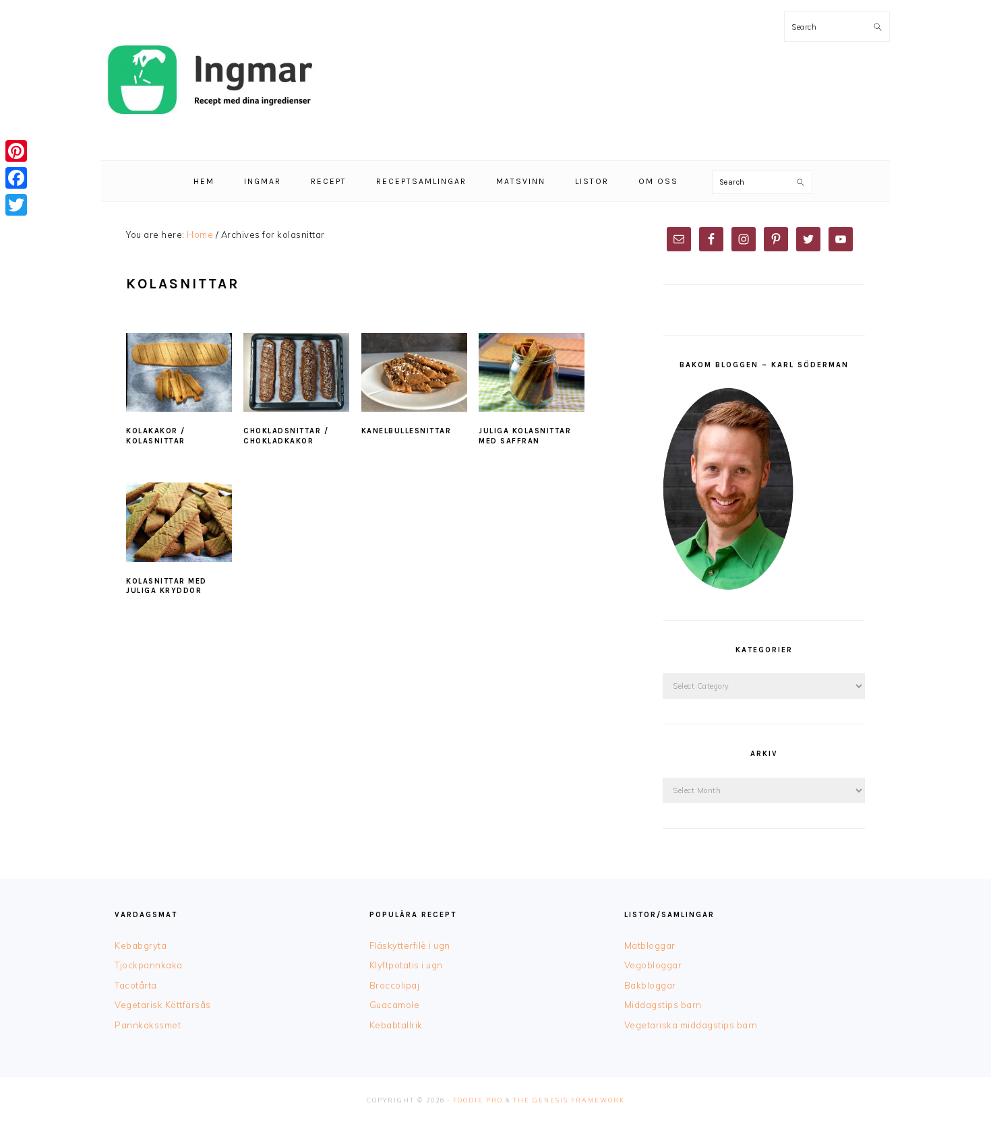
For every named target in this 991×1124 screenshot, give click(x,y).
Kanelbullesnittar (406, 431)
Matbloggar (649, 945)
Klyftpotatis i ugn (406, 965)
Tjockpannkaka (149, 965)
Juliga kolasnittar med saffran (525, 436)
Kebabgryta (141, 945)
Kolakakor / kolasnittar (155, 436)
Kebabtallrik (396, 1025)
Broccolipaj (394, 985)
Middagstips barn (663, 1004)
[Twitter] (16, 204)
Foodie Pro (478, 1100)
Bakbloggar (650, 985)
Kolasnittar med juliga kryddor (166, 586)
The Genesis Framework (569, 1100)
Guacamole (394, 1004)
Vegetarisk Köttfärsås (163, 1004)
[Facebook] (16, 177)
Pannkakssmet (148, 1025)
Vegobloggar (653, 965)
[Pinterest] (16, 150)
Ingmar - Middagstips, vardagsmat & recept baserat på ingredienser (209, 80)
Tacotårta (136, 985)
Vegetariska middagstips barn (691, 1025)
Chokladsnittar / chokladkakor (285, 436)
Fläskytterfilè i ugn (409, 945)
